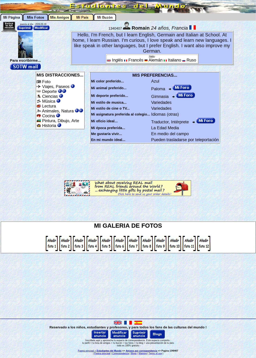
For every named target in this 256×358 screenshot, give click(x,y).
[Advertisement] (61, 154)
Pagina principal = (100, 350)
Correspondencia (120, 353)
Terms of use (155, 353)
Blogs (134, 353)
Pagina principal (102, 353)
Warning (143, 353)
